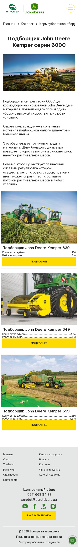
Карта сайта (10, 479)
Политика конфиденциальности (39, 536)
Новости (44, 459)
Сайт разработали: (39, 542)
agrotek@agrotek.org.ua (39, 500)
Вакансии (9, 469)
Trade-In (8, 464)
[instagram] (53, 506)
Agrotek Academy (49, 474)
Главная (8, 454)
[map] (43, 506)
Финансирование (49, 469)
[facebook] (34, 506)
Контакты (44, 464)
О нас (6, 459)
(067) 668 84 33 (39, 495)
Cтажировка (10, 474)
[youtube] (25, 506)
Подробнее (39, 261)
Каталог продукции (50, 454)
